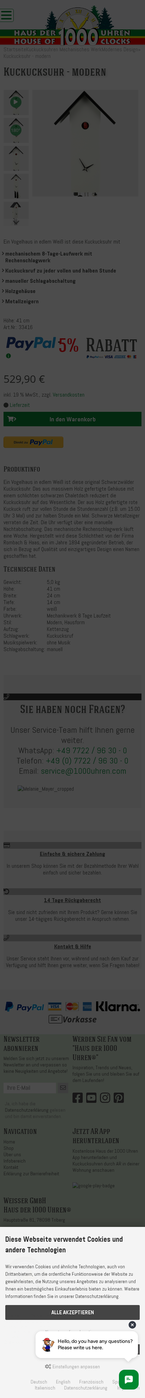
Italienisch (45, 1388)
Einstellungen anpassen (75, 1367)
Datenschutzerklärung (85, 1388)
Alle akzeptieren (72, 1312)
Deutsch (39, 1382)
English (63, 1382)
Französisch (91, 1382)
